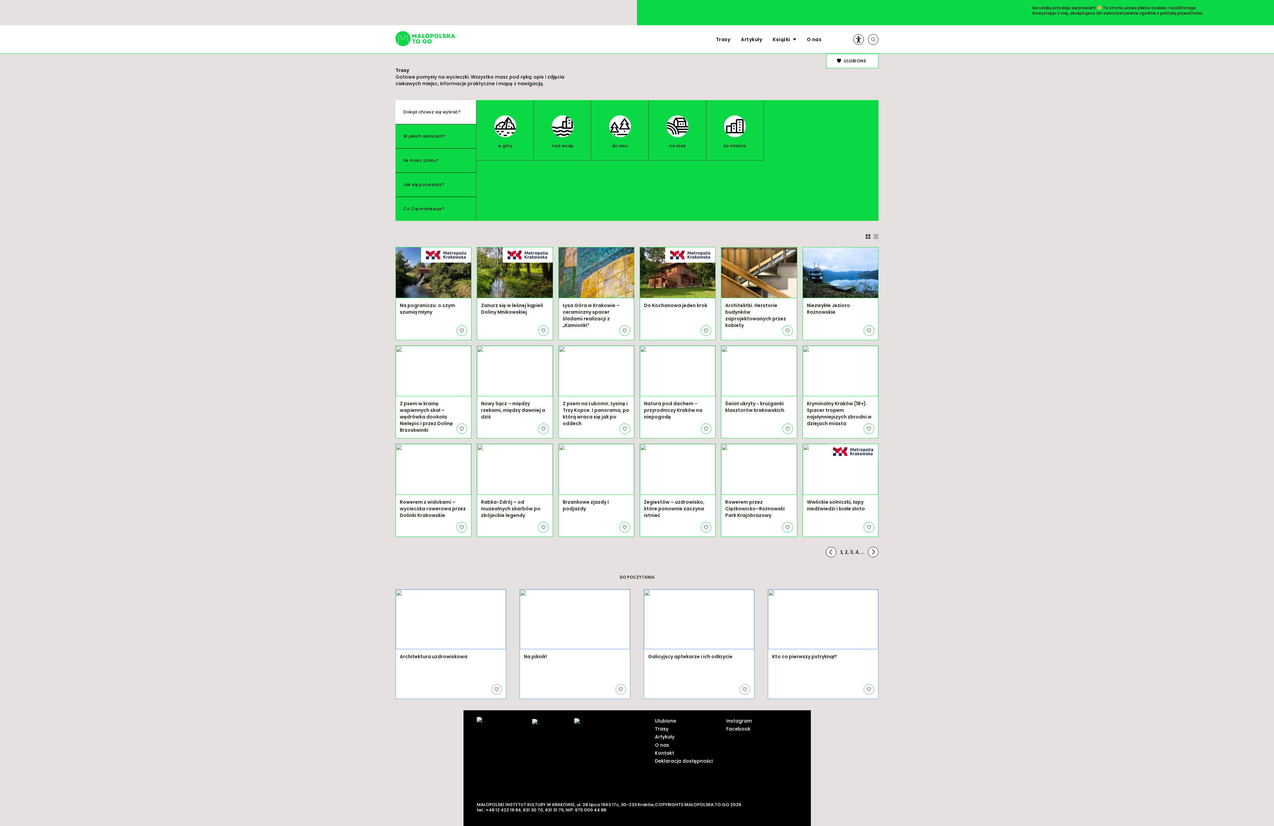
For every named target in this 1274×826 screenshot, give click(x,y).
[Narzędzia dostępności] (858, 39)
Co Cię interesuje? (423, 209)
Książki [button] (781, 39)
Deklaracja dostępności (684, 761)
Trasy (723, 39)
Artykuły (751, 39)
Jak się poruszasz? (423, 184)
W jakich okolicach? (424, 136)
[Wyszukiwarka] (873, 39)
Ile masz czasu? (421, 160)
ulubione (855, 61)
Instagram (739, 721)
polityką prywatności (1181, 13)
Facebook (738, 729)
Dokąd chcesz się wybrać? (431, 112)
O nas (814, 39)
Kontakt (664, 753)
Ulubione (665, 721)
